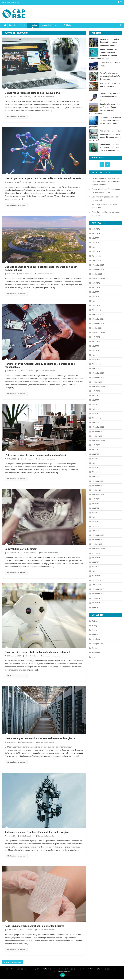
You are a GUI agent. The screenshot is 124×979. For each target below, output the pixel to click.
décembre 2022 (98, 427)
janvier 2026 (96, 261)
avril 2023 (95, 409)
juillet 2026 (96, 234)
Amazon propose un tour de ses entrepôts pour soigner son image (109, 42)
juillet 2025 (96, 288)
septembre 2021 (98, 495)
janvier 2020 (96, 585)
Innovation (33, 25)
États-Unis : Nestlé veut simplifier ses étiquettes (106, 213)
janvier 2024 (96, 369)
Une (93, 657)
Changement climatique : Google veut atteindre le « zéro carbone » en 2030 (109, 147)
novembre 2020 (98, 540)
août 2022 (96, 445)
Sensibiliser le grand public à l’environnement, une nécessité (110, 97)
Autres (94, 621)
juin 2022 (95, 454)
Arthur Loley (27, 97)
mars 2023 (96, 414)
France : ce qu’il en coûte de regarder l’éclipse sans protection (106, 190)
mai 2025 (95, 297)
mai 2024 (95, 351)
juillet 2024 (96, 342)
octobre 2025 (97, 274)
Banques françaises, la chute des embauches (104, 206)
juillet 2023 (96, 396)
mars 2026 (96, 252)
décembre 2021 (98, 481)
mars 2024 (96, 360)
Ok (63, 975)
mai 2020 (95, 567)
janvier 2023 (96, 423)
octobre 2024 (97, 328)
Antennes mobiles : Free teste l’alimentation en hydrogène (37, 832)
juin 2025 (95, 292)
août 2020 (96, 553)
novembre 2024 (98, 324)
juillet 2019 (96, 603)
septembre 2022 (98, 441)
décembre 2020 (98, 535)
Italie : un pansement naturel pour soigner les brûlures (34, 926)
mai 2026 (95, 243)
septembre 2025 (98, 279)
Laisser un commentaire (45, 97)
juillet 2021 (96, 504)
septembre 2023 (98, 387)
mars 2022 (96, 468)
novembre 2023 (98, 378)
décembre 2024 (98, 319)
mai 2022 (95, 459)
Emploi (22, 25)
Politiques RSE (46, 25)
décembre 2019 (98, 589)
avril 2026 (95, 247)
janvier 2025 (96, 315)
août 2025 (96, 283)
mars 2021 (96, 522)
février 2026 (96, 256)
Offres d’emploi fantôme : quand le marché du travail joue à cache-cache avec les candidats (106, 181)
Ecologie (12, 25)
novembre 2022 (98, 432)
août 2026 (96, 229)
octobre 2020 (97, 544)
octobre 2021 (97, 490)
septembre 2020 (98, 549)
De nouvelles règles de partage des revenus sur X (32, 92)
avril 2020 (95, 571)
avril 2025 (95, 301)
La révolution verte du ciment (21, 548)
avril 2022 (95, 463)
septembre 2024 (98, 333)
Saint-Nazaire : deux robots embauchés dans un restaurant (37, 652)
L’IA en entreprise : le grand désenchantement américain (36, 455)
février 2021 (96, 526)
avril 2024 (95, 355)
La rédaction (26, 274)
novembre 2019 (98, 594)
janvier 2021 (96, 531)
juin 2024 (95, 346)
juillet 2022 (96, 450)
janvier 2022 (96, 477)
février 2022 (96, 472)
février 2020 (96, 580)
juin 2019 (95, 607)
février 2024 (96, 364)
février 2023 (96, 418)
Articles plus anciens (13, 962)
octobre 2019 (97, 598)
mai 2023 (95, 405)
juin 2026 (95, 238)
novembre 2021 (98, 486)
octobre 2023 (97, 382)
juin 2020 (95, 562)
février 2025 (96, 310)
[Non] (121, 972)
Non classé (96, 639)
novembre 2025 (98, 270)
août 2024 (96, 337)
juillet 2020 (96, 558)
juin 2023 (95, 400)
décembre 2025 (98, 265)
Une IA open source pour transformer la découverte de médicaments (43, 178)
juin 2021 (95, 508)
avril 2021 (95, 517)
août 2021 (96, 499)
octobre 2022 (97, 436)
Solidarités (68, 25)
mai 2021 (95, 513)
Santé (57, 25)
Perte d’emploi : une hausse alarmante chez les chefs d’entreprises (110, 76)
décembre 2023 (98, 373)
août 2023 (96, 391)
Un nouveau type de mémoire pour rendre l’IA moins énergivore (40, 738)
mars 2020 (96, 576)
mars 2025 (96, 306)
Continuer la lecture (17, 117)
